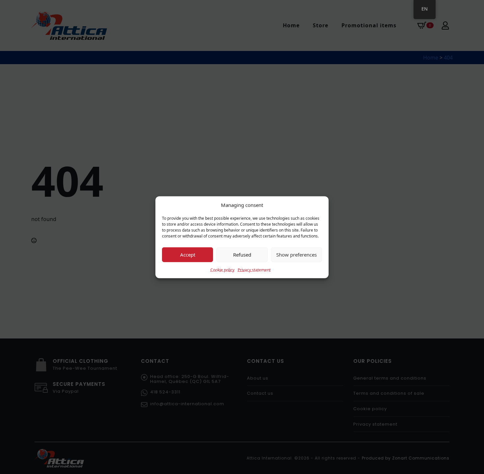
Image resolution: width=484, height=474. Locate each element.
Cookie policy (222, 269)
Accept (187, 254)
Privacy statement (254, 269)
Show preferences (296, 254)
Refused (242, 254)
